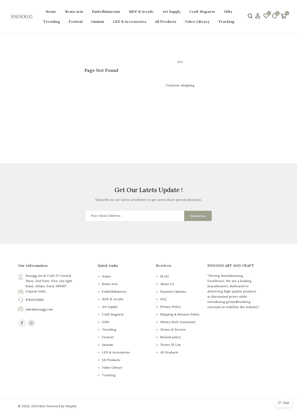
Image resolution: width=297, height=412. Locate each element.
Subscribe (198, 216)
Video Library (112, 367)
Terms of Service (173, 329)
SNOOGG (38, 406)
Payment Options (173, 291)
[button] (250, 15)
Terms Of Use (170, 345)
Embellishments (106, 11)
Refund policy (170, 337)
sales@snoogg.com (39, 309)
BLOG (164, 276)
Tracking (108, 375)
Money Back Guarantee (178, 322)
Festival (75, 21)
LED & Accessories (130, 21)
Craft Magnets (202, 11)
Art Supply (172, 11)
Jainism (97, 21)
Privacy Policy (170, 307)
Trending (51, 21)
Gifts (228, 11)
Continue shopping (180, 85)
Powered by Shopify (62, 406)
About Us (167, 284)
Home (106, 276)
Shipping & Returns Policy (180, 314)
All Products (111, 360)
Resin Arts (74, 11)
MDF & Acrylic (141, 11)
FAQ (163, 299)
